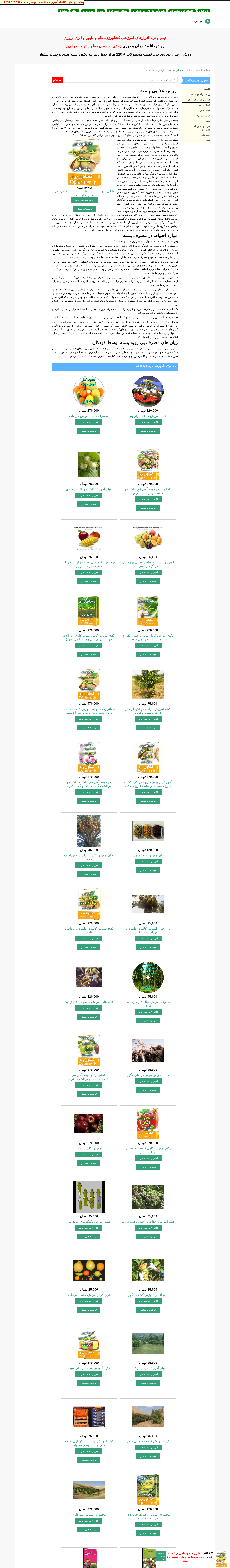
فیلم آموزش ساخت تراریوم (148, 416)
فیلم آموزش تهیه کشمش (148, 855)
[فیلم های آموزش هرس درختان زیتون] (89, 977)
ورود (100, 10)
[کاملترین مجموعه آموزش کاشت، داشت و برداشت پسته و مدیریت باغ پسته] (84, 162)
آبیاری (207, 121)
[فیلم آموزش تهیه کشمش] (148, 830)
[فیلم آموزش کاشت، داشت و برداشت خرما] (89, 830)
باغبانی (207, 89)
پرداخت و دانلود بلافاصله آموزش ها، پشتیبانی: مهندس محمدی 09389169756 (44, 2)
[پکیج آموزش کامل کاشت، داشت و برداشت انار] (148, 1123)
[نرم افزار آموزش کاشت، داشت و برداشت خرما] (148, 904)
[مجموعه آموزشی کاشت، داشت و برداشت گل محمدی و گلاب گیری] (89, 757)
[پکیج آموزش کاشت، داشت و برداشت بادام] (89, 904)
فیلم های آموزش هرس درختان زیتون (89, 1001)
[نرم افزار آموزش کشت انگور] (148, 1270)
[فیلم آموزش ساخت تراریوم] (148, 391)
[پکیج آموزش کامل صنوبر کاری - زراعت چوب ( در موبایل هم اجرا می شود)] (89, 611)
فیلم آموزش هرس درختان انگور (148, 1075)
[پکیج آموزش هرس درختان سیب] (89, 1343)
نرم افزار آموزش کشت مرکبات (89, 1294)
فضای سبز (205, 110)
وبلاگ (75, 10)
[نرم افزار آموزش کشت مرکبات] (89, 1270)
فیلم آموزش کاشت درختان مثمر (148, 1441)
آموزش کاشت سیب (89, 1148)
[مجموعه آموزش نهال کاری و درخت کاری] (148, 977)
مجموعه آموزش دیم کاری (89, 1514)
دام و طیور (205, 135)
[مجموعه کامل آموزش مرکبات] (89, 391)
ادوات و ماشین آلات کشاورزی (201, 128)
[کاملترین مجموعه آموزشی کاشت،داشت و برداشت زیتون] (89, 1050)
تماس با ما (88, 10)
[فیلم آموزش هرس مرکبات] (148, 1343)
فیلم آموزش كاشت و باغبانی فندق (89, 489)
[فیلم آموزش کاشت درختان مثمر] (148, 1416)
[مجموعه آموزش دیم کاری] (89, 1490)
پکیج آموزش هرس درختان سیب (89, 1368)
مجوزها (63, 10)
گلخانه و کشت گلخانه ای (199, 99)
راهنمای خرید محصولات (182, 10)
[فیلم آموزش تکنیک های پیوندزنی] (89, 1197)
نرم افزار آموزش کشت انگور (148, 1294)
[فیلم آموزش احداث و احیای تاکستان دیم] (148, 1197)
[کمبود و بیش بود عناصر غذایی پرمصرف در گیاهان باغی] (148, 537)
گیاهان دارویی (204, 105)
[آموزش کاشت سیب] (89, 1123)
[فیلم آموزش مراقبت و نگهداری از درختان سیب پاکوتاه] (148, 684)
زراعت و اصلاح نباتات (200, 94)
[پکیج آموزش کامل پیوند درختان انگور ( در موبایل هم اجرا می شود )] (148, 611)
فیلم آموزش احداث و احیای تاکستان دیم (148, 1221)
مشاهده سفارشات (118, 10)
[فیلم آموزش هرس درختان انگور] (148, 1050)
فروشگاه (204, 10)
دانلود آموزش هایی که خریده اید (149, 10)
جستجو (57, 80)
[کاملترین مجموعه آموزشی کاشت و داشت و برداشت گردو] (148, 464)
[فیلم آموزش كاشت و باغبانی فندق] (89, 464)
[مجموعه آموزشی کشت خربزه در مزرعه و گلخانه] (148, 1490)
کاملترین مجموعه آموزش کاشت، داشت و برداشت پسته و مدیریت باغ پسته (185, 1557)
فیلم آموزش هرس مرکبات (148, 1368)
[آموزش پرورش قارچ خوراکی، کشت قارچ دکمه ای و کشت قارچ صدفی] (148, 757)
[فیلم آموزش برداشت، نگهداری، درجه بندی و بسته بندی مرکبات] (89, 1416)
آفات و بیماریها (203, 115)
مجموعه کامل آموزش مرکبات (89, 416)
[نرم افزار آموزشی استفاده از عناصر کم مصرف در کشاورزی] (89, 537)
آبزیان (207, 140)
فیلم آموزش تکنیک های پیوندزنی (89, 1221)
